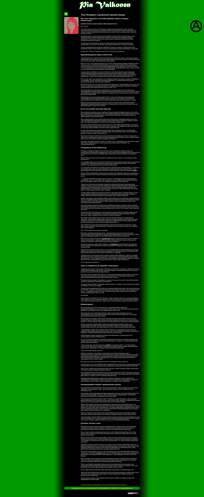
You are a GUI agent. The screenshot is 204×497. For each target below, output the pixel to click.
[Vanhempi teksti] (85, 485)
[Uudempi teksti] (106, 485)
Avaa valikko (66, 14)
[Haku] (114, 485)
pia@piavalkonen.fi (126, 488)
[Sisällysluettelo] (96, 485)
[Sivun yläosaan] (121, 485)
